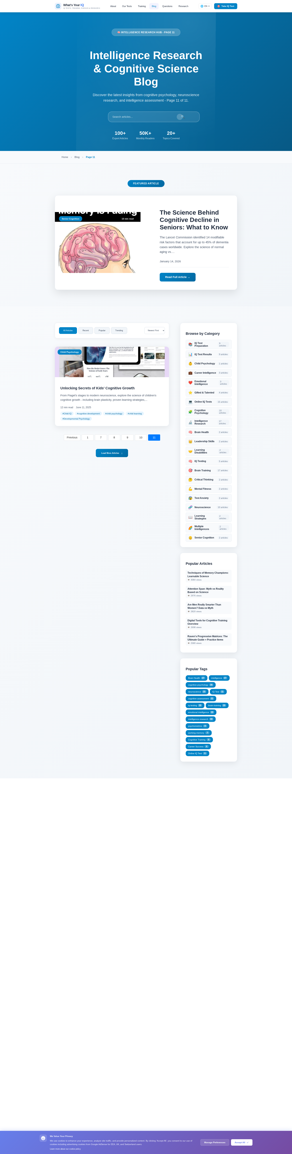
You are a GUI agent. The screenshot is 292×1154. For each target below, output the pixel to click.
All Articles (68, 330)
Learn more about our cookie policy (65, 1149)
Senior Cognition (70, 219)
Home (65, 157)
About (113, 6)
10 (140, 437)
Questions (167, 6)
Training (142, 6)
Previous (72, 437)
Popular (102, 330)
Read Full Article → (177, 277)
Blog (154, 6)
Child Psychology (69, 352)
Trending (119, 330)
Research (183, 6)
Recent (86, 330)
